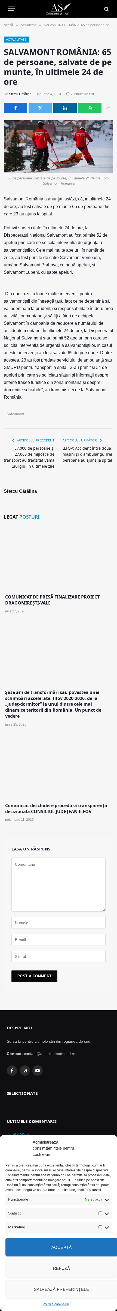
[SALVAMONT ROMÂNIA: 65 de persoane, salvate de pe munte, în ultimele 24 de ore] (58, 146)
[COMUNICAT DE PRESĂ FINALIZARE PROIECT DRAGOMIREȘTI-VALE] (58, 557)
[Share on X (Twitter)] (40, 108)
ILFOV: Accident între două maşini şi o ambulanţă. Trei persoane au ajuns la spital (87, 454)
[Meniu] (11, 9)
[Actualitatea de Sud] (58, 9)
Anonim (19, 1134)
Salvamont (15, 414)
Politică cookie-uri (56, 1304)
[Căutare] (106, 9)
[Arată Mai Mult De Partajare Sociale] (108, 108)
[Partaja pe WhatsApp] (89, 108)
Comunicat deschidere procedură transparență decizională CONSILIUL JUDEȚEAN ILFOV (56, 808)
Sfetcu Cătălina (20, 94)
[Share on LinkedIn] (65, 108)
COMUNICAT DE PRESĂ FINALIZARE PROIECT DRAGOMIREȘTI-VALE (52, 600)
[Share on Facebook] (15, 108)
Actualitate (16, 39)
